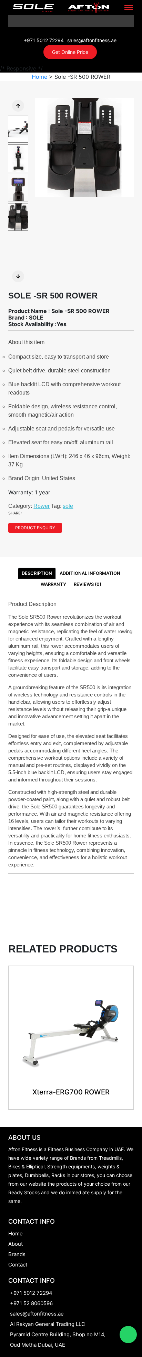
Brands (17, 1254)
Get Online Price (70, 52)
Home (39, 76)
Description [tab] (37, 573)
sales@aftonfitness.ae (91, 40)
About (15, 1244)
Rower (41, 506)
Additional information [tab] (90, 573)
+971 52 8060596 (31, 1303)
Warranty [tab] (53, 584)
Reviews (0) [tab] (87, 584)
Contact (17, 1264)
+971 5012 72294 (44, 40)
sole (68, 506)
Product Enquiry (35, 527)
